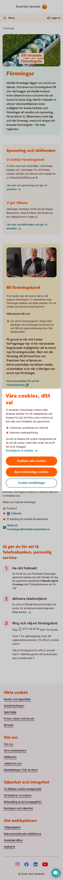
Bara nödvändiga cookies (31, 472)
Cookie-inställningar (31, 483)
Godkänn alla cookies (31, 461)
